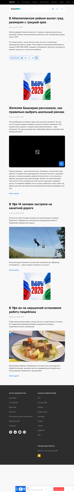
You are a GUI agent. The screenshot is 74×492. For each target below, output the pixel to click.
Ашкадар (54, 2)
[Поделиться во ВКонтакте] (25, 57)
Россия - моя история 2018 (48, 451)
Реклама (12, 426)
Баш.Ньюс (13, 398)
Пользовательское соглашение (20, 416)
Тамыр (61, 2)
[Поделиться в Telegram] (32, 57)
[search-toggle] (57, 9)
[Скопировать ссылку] (36, 57)
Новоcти (12, 2)
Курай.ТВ (41, 430)
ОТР (39, 435)
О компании (13, 403)
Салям (68, 2)
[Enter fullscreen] (72, 489)
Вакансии (12, 407)
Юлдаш (34, 2)
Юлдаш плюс (44, 2)
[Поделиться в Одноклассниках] (29, 57)
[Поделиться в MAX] (21, 57)
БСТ (18, 2)
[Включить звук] (61, 163)
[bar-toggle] (62, 9)
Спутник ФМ (26, 2)
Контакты (12, 412)
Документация (14, 421)
